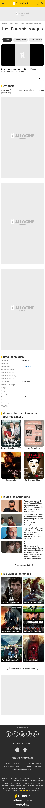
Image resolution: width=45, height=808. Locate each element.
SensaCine (30, 763)
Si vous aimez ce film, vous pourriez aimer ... (20, 415)
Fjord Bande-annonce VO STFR (12, 660)
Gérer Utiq (30, 786)
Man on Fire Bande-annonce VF (12, 631)
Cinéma (11, 23)
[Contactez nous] (36, 734)
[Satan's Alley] (11, 465)
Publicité (38, 778)
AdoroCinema (31, 766)
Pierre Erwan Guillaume (14, 72)
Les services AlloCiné (17, 786)
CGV (9, 781)
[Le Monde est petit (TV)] (11, 433)
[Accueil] (20, 3)
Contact (5, 778)
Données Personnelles (13, 783)
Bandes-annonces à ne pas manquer (23, 668)
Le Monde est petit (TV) (11, 448)
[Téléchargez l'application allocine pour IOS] (18, 749)
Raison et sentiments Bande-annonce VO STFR (34, 602)
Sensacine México (19, 770)
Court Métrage (19, 23)
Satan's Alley (11, 480)
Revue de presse (29, 783)
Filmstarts (8, 763)
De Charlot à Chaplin (34, 480)
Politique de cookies (20, 781)
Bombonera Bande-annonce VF (34, 631)
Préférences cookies (36, 781)
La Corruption (34, 448)
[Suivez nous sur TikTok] (29, 734)
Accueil (4, 23)
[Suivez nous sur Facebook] (9, 734)
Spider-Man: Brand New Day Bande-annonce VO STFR (34, 660)
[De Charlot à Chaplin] (34, 465)
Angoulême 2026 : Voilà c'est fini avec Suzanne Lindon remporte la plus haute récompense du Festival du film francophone (33, 520)
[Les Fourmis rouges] (22, 55)
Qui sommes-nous (16, 778)
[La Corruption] (34, 433)
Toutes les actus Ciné (22, 565)
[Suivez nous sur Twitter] (15, 734)
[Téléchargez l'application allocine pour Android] (26, 749)
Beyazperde (9, 766)
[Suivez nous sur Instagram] (22, 734)
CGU (4, 781)
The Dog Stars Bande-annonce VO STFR (12, 602)
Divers (33, 69)
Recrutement (28, 778)
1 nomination (26, 367)
